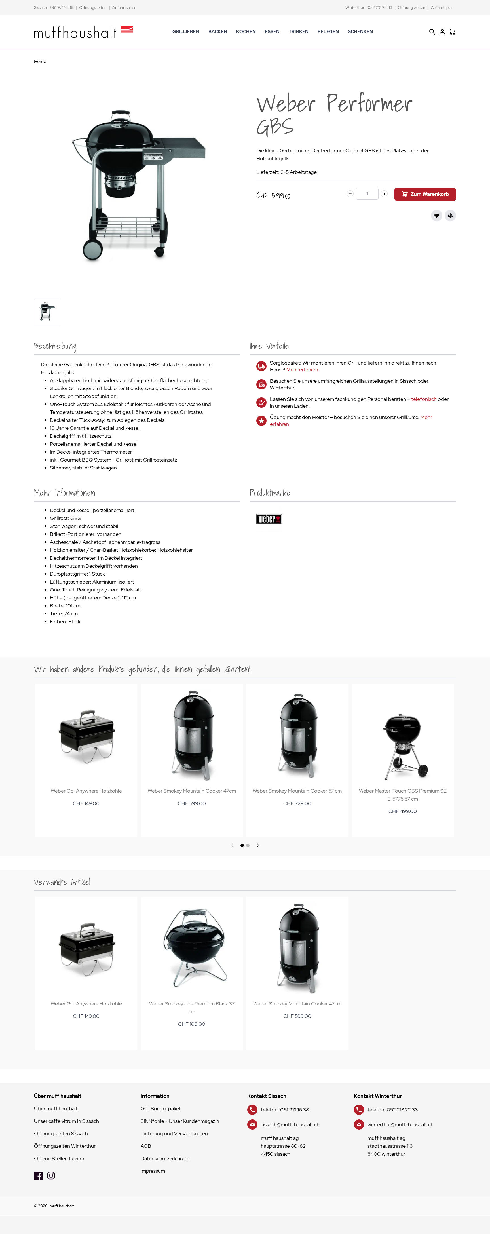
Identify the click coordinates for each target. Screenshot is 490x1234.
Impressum (153, 1171)
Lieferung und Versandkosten (174, 1133)
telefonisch (424, 399)
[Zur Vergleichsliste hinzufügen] (450, 215)
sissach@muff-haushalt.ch (290, 1124)
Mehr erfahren (302, 369)
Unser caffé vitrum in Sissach (66, 1121)
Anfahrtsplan (123, 7)
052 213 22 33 (380, 7)
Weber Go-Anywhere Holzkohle (86, 790)
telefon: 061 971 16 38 (285, 1109)
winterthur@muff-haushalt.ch (401, 1124)
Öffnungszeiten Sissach (61, 1133)
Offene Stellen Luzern (59, 1158)
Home (40, 61)
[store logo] (83, 32)
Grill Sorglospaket (161, 1108)
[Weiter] (258, 845)
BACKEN (217, 32)
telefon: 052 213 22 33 (393, 1109)
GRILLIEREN (185, 32)
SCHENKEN (360, 32)
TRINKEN (299, 32)
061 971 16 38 (61, 7)
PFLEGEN (328, 32)
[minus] (350, 193)
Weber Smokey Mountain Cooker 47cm (192, 790)
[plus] (384, 193)
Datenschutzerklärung (166, 1158)
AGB (146, 1146)
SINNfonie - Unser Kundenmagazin (180, 1121)
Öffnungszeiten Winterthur (65, 1146)
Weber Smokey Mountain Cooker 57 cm (297, 790)
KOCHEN (246, 32)
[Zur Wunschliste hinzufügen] (436, 215)
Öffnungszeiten (93, 7)
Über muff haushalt (56, 1108)
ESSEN (272, 32)
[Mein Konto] (442, 31)
